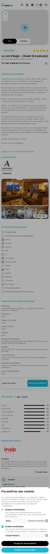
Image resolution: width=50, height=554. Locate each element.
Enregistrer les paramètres (25, 543)
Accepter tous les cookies (25, 550)
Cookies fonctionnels (15, 510)
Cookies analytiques (14, 526)
